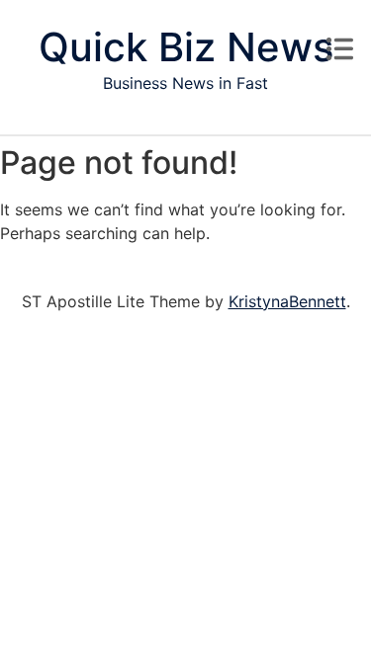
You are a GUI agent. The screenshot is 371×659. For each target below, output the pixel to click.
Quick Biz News (186, 47)
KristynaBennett (287, 301)
